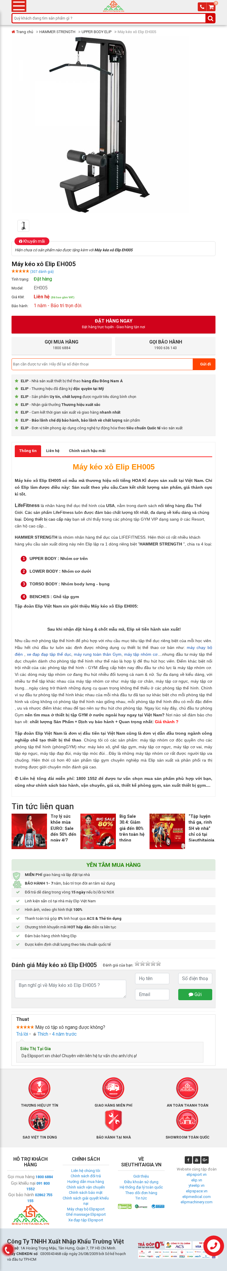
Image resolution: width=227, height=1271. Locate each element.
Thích (43, 1034)
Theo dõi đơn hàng (141, 1193)
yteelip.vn (197, 1185)
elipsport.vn (197, 1174)
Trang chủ (24, 32)
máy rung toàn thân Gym (97, 654)
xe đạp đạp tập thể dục (49, 654)
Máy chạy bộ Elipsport (86, 1209)
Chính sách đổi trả (86, 1176)
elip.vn (196, 1180)
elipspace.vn (196, 1191)
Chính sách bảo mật (86, 1192)
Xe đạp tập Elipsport (85, 1220)
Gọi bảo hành (21, 1194)
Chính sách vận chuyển (86, 1187)
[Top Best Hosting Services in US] (141, 1206)
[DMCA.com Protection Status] (125, 1206)
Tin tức (141, 1198)
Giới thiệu (141, 1176)
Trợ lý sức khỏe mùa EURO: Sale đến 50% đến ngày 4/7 (63, 828)
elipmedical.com (196, 1196)
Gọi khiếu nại (23, 1183)
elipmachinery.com (197, 1202)
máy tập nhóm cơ (141, 654)
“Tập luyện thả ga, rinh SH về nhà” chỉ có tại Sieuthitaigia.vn (204, 828)
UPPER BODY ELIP (96, 32)
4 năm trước (64, 1034)
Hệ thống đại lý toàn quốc (141, 1187)
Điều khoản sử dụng (141, 1182)
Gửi (197, 994)
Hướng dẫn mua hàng (85, 1181)
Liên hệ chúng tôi (85, 1170)
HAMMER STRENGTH (57, 32)
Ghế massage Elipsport (86, 1214)
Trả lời (22, 1034)
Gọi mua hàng (21, 1176)
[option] (32, 226)
